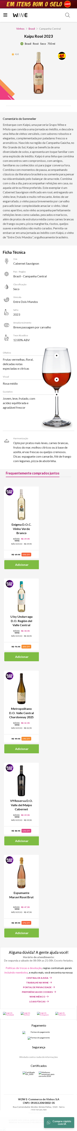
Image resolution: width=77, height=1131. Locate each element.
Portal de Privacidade (37, 987)
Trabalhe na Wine (37, 982)
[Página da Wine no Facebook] (10, 1014)
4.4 (17, 54)
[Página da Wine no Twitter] (27, 1014)
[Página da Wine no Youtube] (62, 1014)
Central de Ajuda (37, 977)
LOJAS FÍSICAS (37, 1001)
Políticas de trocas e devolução (24, 968)
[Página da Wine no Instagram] (44, 1014)
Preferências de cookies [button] (37, 992)
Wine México (37, 996)
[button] (67, 15)
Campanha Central (50, 28)
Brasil (32, 28)
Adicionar (22, 564)
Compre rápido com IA (62, 1122)
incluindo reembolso (16, 972)
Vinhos (20, 28)
